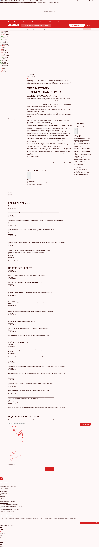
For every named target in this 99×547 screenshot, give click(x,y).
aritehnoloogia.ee (52, 21)
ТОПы (58, 29)
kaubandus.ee (60, 21)
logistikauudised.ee (78, 21)
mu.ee (84, 21)
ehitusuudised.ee (35, 21)
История (63, 29)
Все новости (11, 29)
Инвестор (25, 29)
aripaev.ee (20, 21)
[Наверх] (1, 478)
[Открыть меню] (15, 22)
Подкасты (45, 29)
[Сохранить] (9, 210)
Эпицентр (19, 29)
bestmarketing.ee (27, 21)
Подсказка (52, 29)
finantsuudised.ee (43, 21)
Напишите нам (74, 29)
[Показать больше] (88, 22)
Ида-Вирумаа (33, 29)
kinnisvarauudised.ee (68, 21)
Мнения (40, 29)
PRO (67, 29)
